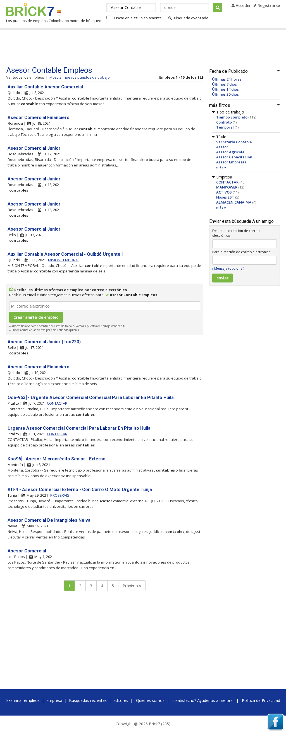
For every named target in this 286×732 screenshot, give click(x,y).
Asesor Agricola (230, 151)
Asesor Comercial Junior (34, 148)
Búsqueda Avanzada (190, 17)
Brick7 (30, 9)
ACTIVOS (224, 192)
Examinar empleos (23, 700)
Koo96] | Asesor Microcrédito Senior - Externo (57, 459)
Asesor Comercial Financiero (39, 117)
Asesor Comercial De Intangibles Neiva (49, 520)
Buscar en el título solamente (137, 17)
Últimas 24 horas (226, 79)
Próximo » (132, 585)
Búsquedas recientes (88, 700)
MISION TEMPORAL (63, 259)
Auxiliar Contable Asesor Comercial (45, 87)
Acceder (243, 5)
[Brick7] (59, 11)
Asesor (222, 146)
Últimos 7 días (224, 84)
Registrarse (268, 5)
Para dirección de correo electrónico (241, 252)
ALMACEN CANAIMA (233, 202)
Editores (120, 700)
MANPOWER (226, 187)
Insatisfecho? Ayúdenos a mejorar (203, 700)
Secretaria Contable (234, 141)
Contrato (224, 122)
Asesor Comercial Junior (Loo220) (44, 341)
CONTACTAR (227, 182)
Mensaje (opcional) (229, 268)
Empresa (54, 700)
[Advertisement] (112, 48)
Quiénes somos (150, 700)
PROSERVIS (59, 495)
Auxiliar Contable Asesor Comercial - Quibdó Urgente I (65, 254)
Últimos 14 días (225, 89)
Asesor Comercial (27, 551)
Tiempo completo (231, 117)
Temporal (225, 127)
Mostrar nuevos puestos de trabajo (79, 77)
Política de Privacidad (261, 700)
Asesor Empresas (231, 162)
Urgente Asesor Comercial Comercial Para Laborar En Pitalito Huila (79, 428)
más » (221, 167)
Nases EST (225, 197)
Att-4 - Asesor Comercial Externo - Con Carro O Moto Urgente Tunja (80, 489)
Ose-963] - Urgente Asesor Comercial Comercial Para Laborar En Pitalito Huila (91, 397)
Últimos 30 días (225, 94)
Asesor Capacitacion (234, 157)
